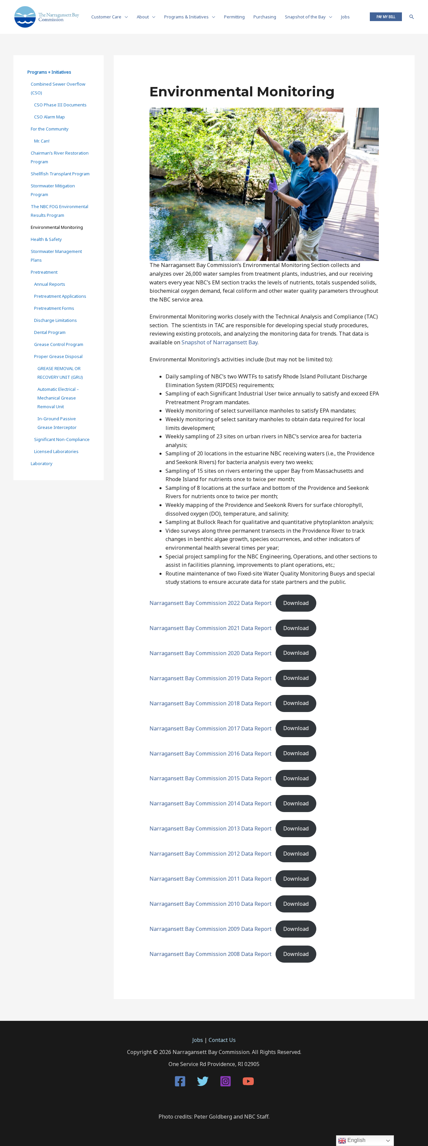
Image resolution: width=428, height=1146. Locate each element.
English (355, 1140)
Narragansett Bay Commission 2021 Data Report (210, 628)
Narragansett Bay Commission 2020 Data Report (210, 652)
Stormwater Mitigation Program (53, 190)
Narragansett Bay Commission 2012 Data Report (210, 853)
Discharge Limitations (55, 320)
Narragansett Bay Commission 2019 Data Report (210, 678)
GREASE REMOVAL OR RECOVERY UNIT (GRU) (60, 372)
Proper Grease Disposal (58, 356)
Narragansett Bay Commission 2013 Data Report (210, 828)
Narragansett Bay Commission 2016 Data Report (210, 753)
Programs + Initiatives (49, 72)
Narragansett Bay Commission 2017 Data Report (210, 728)
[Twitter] (202, 1081)
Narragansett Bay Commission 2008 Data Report (210, 954)
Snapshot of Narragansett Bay (219, 342)
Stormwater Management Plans (56, 255)
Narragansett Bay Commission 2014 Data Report (210, 803)
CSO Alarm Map (49, 117)
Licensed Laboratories (56, 451)
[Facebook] (180, 1081)
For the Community (50, 129)
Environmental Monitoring (57, 227)
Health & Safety (46, 239)
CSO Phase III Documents (60, 105)
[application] (124, 16)
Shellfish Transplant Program (60, 174)
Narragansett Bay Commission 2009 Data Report (210, 929)
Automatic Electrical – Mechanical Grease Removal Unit (58, 398)
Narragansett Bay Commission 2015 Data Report (210, 778)
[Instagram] (225, 1081)
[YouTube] (248, 1081)
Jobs (197, 1040)
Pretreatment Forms (54, 308)
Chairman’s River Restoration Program (60, 157)
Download (296, 603)
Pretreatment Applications (60, 296)
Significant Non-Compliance (62, 439)
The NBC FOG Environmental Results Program (59, 210)
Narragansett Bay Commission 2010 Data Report (210, 903)
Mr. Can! (41, 141)
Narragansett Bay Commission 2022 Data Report (210, 603)
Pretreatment (44, 272)
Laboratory (41, 463)
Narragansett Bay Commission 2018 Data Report (210, 703)
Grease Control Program (58, 344)
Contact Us (222, 1040)
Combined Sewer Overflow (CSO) (58, 88)
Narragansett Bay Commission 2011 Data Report (210, 878)
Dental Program (50, 332)
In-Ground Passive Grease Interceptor (57, 423)
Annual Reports (49, 284)
